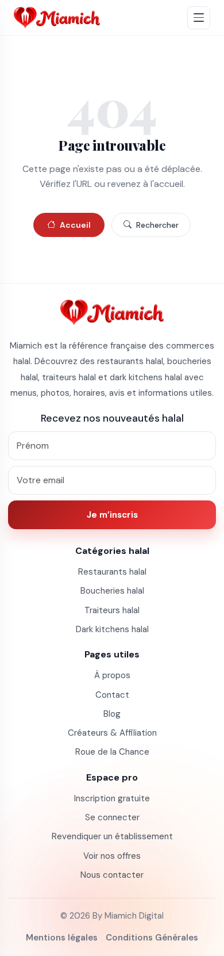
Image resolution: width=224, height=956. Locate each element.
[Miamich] (57, 18)
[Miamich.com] (112, 312)
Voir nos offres (112, 856)
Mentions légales (62, 937)
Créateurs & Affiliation (112, 733)
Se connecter (112, 817)
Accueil (75, 225)
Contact (112, 695)
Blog (112, 714)
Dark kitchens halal (112, 629)
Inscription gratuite (112, 798)
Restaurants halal (112, 572)
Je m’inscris (112, 515)
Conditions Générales (152, 937)
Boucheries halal (112, 590)
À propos (112, 675)
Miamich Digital (134, 915)
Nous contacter (112, 875)
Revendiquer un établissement (112, 836)
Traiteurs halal (112, 610)
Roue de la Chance (112, 752)
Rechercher (157, 225)
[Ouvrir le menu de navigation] (198, 17)
